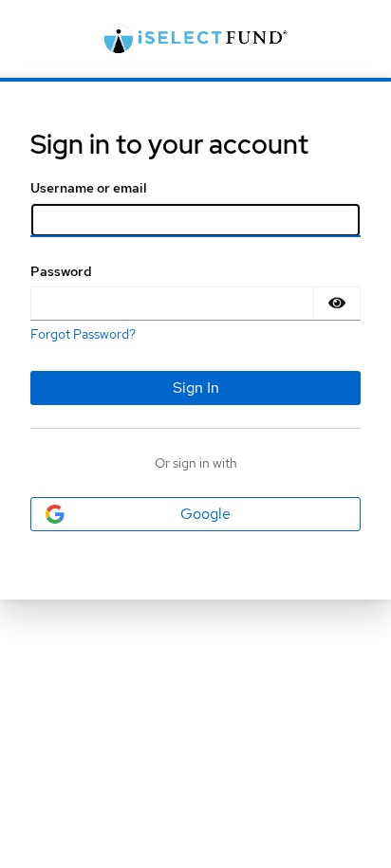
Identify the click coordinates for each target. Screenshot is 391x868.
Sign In (196, 387)
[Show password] (337, 303)
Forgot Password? (83, 333)
